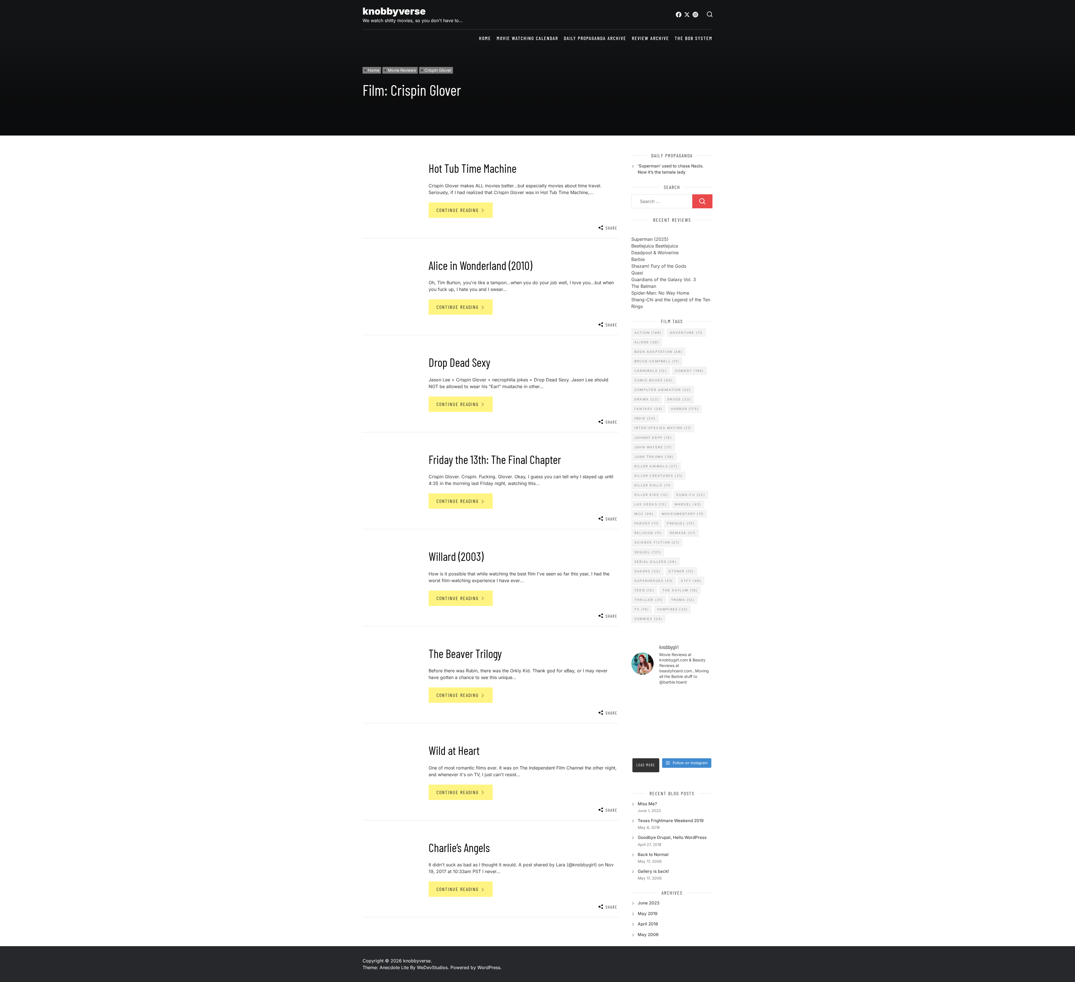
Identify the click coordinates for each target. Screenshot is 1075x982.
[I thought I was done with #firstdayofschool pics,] (661, 696)
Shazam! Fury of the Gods (658, 266)
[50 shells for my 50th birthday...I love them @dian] (640, 722)
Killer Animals (656, 466)
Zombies (648, 619)
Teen (644, 590)
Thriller (648, 600)
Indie (645, 418)
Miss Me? (647, 803)
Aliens (646, 342)
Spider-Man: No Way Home (660, 293)
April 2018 (648, 924)
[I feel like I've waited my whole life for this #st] (682, 748)
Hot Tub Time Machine (473, 168)
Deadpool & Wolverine (655, 252)
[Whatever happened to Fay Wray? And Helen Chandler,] (661, 735)
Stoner (681, 571)
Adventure (686, 333)
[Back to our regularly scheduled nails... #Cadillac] (682, 709)
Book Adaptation (658, 352)
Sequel (647, 552)
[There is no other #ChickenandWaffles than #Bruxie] (640, 735)
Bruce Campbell (656, 361)
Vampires (672, 609)
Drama (646, 399)
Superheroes (653, 581)
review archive (650, 38)
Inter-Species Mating (662, 428)
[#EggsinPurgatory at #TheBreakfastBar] (682, 722)
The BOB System (693, 38)
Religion (648, 533)
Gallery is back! (653, 871)
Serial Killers (655, 562)
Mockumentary (683, 514)
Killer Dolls (652, 485)
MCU (644, 514)
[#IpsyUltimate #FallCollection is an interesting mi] (703, 696)
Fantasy (648, 409)
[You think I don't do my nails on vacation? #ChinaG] (661, 722)
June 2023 (648, 903)
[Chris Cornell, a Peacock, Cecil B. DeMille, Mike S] (682, 735)
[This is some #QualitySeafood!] (703, 722)
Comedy (689, 371)
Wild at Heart (454, 750)
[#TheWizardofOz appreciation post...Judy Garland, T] (640, 748)
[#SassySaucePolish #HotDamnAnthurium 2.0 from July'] (640, 696)
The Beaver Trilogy (465, 653)
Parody (646, 523)
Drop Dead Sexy (459, 362)
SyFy (691, 581)
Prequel (680, 523)
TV (641, 609)
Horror (685, 409)
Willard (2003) (456, 556)
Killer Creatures (658, 476)
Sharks (647, 571)
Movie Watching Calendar (527, 38)
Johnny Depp (653, 438)
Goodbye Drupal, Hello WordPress (672, 837)
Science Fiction (656, 542)
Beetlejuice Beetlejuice (654, 246)
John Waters (653, 447)
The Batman (643, 286)
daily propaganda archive (595, 38)
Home (485, 38)
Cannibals (650, 371)
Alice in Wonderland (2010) (480, 265)
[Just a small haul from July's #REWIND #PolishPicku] (703, 709)
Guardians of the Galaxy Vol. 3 (663, 279)
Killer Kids (651, 495)
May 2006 (648, 934)
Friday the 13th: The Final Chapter (495, 459)
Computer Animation (662, 390)
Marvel (688, 504)
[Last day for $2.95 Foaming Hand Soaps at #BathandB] (640, 709)
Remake (683, 533)
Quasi (637, 273)
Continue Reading (458, 210)
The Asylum (680, 590)
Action (648, 333)
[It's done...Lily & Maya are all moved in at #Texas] (661, 709)
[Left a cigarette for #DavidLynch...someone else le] (661, 748)
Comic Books (653, 380)
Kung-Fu (690, 495)
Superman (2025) (650, 239)
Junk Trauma (654, 457)
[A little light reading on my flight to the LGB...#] (703, 748)
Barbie (638, 259)
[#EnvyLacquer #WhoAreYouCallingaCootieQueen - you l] (682, 696)
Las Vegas (650, 504)
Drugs (679, 399)
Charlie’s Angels (459, 847)
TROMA (683, 600)
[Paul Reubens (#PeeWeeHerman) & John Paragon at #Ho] (703, 735)
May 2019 (647, 913)
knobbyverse (394, 11)
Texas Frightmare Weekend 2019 (671, 820)
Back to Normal (653, 854)
